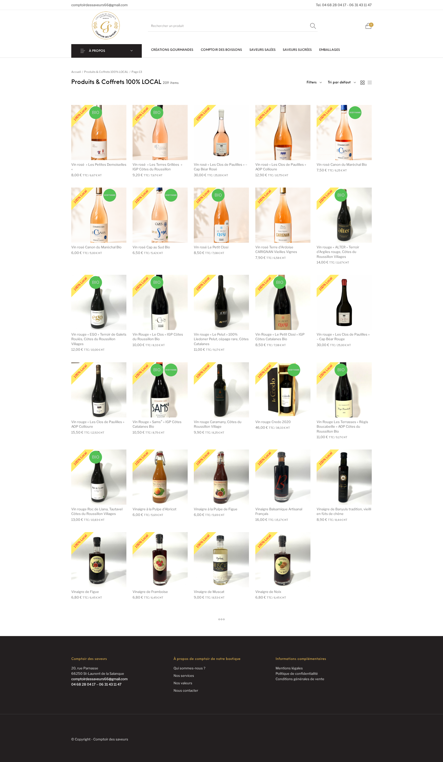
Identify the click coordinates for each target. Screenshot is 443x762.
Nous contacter (186, 690)
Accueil (76, 72)
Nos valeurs (183, 683)
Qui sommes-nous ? (189, 668)
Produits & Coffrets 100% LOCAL (106, 72)
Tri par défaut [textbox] (339, 82)
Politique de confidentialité (297, 673)
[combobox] (342, 82)
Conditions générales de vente (300, 679)
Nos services (184, 675)
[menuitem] (172, 50)
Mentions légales (289, 668)
